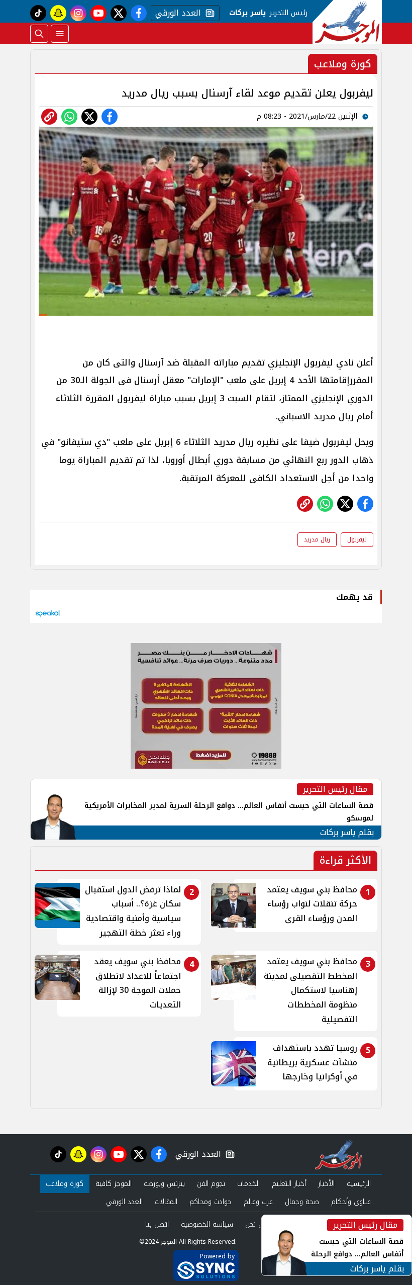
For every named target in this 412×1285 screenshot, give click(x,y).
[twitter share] (89, 117)
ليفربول (357, 539)
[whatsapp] (49, 117)
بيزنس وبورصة (164, 1183)
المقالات (166, 1202)
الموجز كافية (113, 1183)
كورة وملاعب (64, 1183)
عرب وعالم (258, 1202)
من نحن (256, 1224)
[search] (39, 34)
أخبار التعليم (289, 1183)
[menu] (60, 34)
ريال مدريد (317, 539)
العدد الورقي (176, 13)
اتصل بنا (157, 1224)
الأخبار (326, 1183)
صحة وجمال (302, 1202)
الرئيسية (359, 1183)
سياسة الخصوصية (207, 1224)
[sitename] (338, 1154)
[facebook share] (109, 117)
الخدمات (248, 1183)
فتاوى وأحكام (351, 1202)
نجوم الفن (211, 1183)
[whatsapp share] (69, 117)
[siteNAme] (347, 22)
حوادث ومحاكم (210, 1202)
